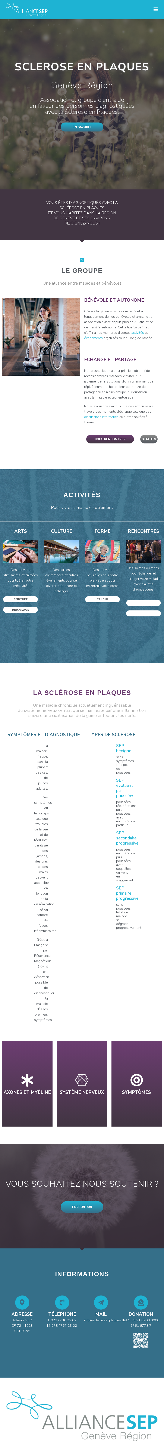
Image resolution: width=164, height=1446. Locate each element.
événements (93, 338)
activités (137, 332)
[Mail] (101, 1302)
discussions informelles (101, 417)
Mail (101, 1314)
